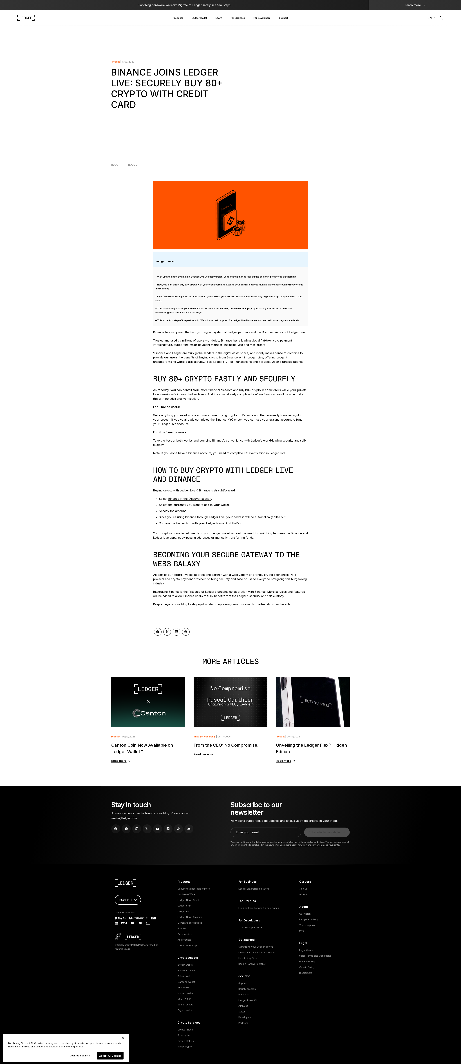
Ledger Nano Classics (190, 917)
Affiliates (243, 1005)
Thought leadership (205, 736)
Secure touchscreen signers (194, 888)
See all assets (185, 1004)
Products (178, 17)
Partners (243, 1022)
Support (283, 17)
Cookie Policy (307, 967)
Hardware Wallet (187, 894)
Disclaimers (305, 972)
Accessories (185, 934)
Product (115, 61)
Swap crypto (185, 1046)
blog (184, 604)
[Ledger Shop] (442, 18)
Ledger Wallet (199, 17)
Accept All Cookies (110, 1055)
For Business (238, 17)
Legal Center (306, 950)
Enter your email (247, 832)
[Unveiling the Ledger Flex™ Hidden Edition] (313, 702)
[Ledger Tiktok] (178, 828)
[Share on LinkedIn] (176, 632)
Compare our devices (190, 922)
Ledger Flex (184, 911)
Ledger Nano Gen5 (188, 900)
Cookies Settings (80, 1055)
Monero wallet (186, 993)
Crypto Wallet (185, 1010)
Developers (244, 1017)
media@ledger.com (124, 818)
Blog (114, 164)
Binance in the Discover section (189, 498)
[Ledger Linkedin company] (168, 828)
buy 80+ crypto (250, 390)
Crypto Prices (185, 1029)
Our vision (305, 913)
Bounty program (247, 988)
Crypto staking (186, 1040)
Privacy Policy (307, 961)
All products (184, 939)
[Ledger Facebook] (126, 828)
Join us (303, 888)
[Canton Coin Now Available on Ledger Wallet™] (148, 702)
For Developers (262, 17)
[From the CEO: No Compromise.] (231, 702)
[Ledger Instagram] (136, 828)
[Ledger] (26, 18)
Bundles (182, 928)
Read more (119, 760)
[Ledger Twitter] (147, 828)
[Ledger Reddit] (115, 828)
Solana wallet (185, 976)
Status (241, 1011)
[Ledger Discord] (188, 828)
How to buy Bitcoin (248, 958)
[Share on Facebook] (158, 632)
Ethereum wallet (187, 970)
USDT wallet (184, 998)
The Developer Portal (250, 927)
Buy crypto (184, 1035)
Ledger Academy (309, 919)
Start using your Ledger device (255, 946)
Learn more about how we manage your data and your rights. (310, 845)
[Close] (123, 1038)
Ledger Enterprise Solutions (253, 888)
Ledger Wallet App (188, 945)
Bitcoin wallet (185, 964)
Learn (219, 17)
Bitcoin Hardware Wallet (251, 963)
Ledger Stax (184, 905)
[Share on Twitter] (167, 632)
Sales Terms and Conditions (315, 955)
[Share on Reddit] (186, 632)
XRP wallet (183, 987)
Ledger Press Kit (247, 1000)
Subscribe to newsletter (324, 832)
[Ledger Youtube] (157, 828)
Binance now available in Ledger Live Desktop (188, 276)
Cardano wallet (186, 981)
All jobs (303, 894)
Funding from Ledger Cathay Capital (258, 907)
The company (307, 925)
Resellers (243, 994)
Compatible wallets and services (256, 952)
